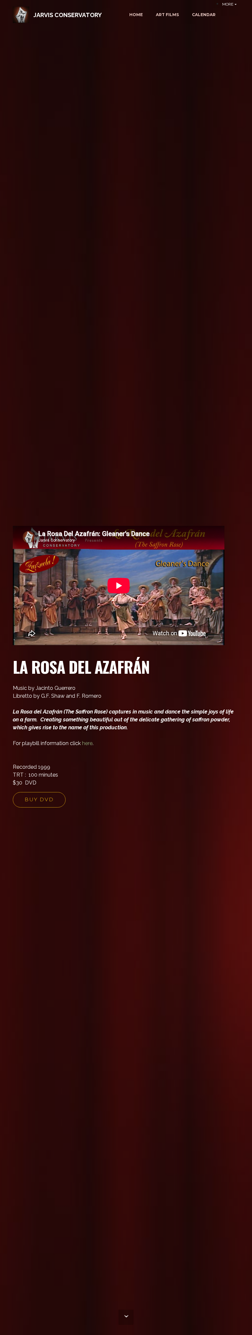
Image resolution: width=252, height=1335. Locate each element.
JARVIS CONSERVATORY (67, 15)
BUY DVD (39, 799)
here (87, 743)
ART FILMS (167, 14)
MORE (227, 4)
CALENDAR (204, 14)
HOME (136, 14)
